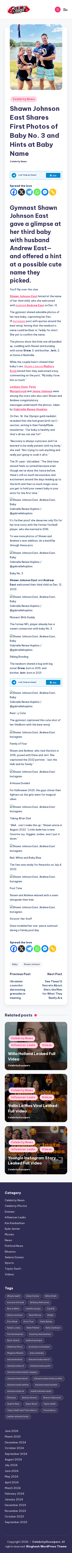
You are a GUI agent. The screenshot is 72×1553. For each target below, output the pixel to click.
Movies (9, 1234)
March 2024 (13, 1488)
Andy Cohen (32, 1296)
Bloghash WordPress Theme (46, 1546)
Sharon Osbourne (52, 1397)
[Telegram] (29, 192)
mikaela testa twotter (46, 1385)
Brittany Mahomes (39, 1302)
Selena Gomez (14, 1257)
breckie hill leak (15, 1302)
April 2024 (12, 1482)
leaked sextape (34, 1340)
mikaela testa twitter (18, 1385)
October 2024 (14, 1448)
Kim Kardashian (15, 1223)
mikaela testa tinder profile (48, 1378)
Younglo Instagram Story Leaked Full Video (32, 1160)
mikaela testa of (15, 1366)
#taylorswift (13, 1296)
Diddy (50, 1315)
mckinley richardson (39, 1347)
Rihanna (10, 1251)
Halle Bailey (46, 1321)
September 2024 (16, 1454)
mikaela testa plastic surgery (22, 1372)
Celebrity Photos (16, 1206)
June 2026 (11, 1431)
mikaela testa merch (39, 1359)
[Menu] (65, 9)
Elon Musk (12, 1321)
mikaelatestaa (14, 1359)
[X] (21, 192)
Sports (9, 1263)
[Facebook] (13, 192)
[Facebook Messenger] (44, 192)
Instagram (19, 321)
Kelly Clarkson (53, 1327)
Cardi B (50, 1308)
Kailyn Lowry (13, 1327)
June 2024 (12, 1471)
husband (30, 305)
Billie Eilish (50, 1296)
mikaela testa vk (15, 1391)
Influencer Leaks (23, 1045)
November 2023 (15, 1511)
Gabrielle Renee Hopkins (30, 409)
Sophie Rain (13, 1404)
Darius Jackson (15, 1315)
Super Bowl (31, 1404)
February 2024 (14, 1493)
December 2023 (15, 1505)
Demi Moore (35, 1315)
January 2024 (14, 1499)
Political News (14, 1246)
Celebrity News (24, 99)
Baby (15, 964)
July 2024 (11, 1465)
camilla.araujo (33, 1308)
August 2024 (13, 1459)
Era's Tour (29, 1321)
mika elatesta (37, 1353)
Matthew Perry (14, 1347)
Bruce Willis (13, 1308)
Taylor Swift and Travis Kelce (22, 1410)
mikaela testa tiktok (17, 1378)
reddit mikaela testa (40, 1391)
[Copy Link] (52, 192)
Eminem (10, 1211)
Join (54, 175)
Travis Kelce (49, 1410)
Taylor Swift (13, 1268)
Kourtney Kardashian (40, 1334)
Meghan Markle (15, 1353)
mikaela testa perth (40, 1366)
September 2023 (16, 1522)
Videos (47, 1045)
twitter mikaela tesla (18, 1416)
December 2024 (15, 1442)
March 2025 (13, 1436)
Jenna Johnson (42, 391)
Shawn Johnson (32, 964)
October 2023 (14, 1516)
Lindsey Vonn (19, 386)
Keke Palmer (33, 1327)
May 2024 (11, 1476)
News (8, 1240)
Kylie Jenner (12, 1229)
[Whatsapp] (37, 192)
